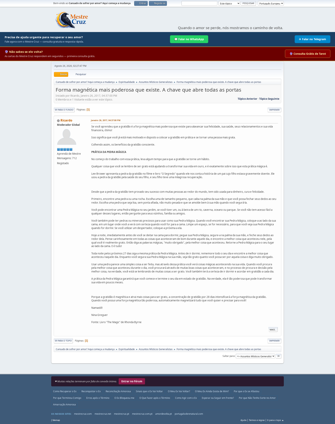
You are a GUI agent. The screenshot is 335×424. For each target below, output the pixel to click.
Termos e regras (257, 420)
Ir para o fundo (64, 109)
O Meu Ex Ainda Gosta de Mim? (212, 391)
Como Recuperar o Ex (64, 391)
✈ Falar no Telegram (312, 39)
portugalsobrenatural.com (189, 413)
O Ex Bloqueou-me (124, 398)
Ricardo (66, 120)
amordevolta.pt (163, 413)
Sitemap (56, 420)
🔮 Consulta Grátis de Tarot (307, 53)
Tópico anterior (247, 99)
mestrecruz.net (103, 413)
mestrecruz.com (83, 413)
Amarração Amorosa (64, 404)
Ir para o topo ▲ (275, 420)
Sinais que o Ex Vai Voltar (149, 391)
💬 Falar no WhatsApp (189, 39)
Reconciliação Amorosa (118, 391)
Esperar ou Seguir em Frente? (218, 398)
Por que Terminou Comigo (67, 398)
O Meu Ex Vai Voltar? (179, 391)
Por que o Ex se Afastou (246, 391)
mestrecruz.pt (121, 413)
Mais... (273, 329)
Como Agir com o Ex (186, 398)
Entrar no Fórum (131, 381)
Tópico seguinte (269, 99)
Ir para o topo (63, 340)
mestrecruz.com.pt (142, 413)
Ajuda (243, 420)
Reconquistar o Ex (91, 391)
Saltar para (229, 356)
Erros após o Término (97, 398)
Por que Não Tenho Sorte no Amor (257, 398)
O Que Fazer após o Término (154, 398)
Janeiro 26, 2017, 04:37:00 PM (105, 120)
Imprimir (274, 109)
